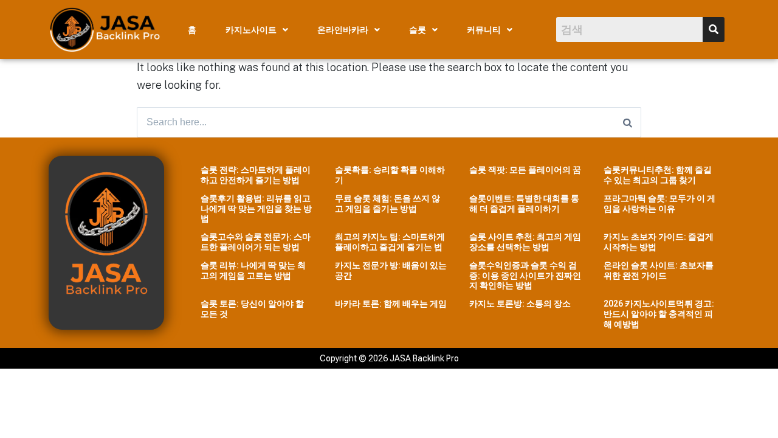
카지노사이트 (251, 30)
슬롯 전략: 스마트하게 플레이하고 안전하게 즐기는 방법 (256, 175)
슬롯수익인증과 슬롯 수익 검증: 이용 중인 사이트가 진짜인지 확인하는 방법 (525, 275)
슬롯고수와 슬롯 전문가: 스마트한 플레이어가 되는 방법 (256, 242)
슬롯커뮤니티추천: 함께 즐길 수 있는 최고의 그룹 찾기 (658, 175)
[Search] (627, 122)
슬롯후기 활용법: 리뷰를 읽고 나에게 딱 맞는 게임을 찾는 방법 (256, 208)
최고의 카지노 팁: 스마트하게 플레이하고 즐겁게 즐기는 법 (390, 242)
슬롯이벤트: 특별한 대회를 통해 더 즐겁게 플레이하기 (524, 203)
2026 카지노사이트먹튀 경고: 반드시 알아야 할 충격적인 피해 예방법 (659, 314)
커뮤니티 (484, 30)
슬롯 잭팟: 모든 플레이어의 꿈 (525, 170)
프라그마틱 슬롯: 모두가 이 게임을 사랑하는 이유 (659, 203)
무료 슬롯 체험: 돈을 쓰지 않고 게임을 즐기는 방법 (387, 203)
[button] (257, 30)
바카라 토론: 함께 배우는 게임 (391, 303)
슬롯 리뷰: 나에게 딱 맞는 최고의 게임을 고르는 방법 (253, 270)
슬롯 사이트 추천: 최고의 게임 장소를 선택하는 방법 (525, 242)
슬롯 (417, 30)
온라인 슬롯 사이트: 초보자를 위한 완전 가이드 (659, 270)
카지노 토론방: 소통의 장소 (520, 303)
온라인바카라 (342, 30)
